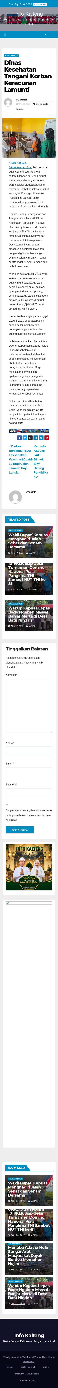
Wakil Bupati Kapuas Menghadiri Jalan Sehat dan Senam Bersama (28, 541)
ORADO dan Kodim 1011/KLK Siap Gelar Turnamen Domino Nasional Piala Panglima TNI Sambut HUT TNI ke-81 (27, 571)
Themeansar (28, 1361)
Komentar (12, 675)
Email (10, 763)
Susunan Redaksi (28, 1380)
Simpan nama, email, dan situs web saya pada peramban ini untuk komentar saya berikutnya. (29, 815)
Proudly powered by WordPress (18, 1357)
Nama (10, 742)
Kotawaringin (15, 1243)
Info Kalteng (29, 14)
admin (23, 99)
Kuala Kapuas (11, 55)
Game (46, 1367)
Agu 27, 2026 (18, 1269)
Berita (9, 1367)
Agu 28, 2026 (18, 1235)
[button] (45, 34)
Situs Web (11, 784)
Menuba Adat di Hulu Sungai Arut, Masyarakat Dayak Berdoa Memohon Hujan (28, 1255)
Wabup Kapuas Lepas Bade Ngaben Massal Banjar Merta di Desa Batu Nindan (28, 614)
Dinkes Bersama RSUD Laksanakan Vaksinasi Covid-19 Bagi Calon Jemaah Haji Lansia (21, 459)
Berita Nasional (28, 1367)
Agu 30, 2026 (18, 1201)
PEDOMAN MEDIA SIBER (27, 1374)
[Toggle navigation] (52, 34)
